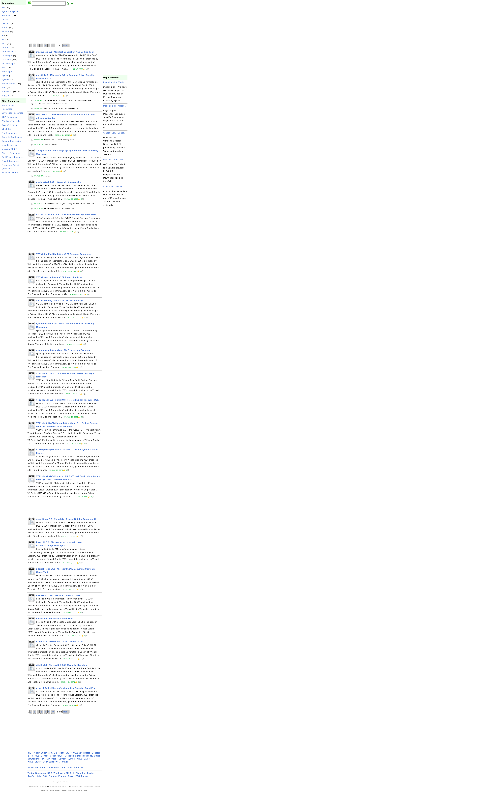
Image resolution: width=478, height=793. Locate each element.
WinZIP (5, 96)
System (5, 80)
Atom (76, 767)
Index (64, 767)
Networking (7, 64)
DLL (72, 773)
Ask (83, 767)
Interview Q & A (9, 149)
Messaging (70, 756)
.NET (4, 7)
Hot (37, 767)
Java (4, 44)
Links (39, 776)
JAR (66, 773)
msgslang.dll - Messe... (114, 106)
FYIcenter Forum (10, 172)
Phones (62, 776)
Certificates (88, 773)
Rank (66, 45)
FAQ (77, 776)
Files (78, 773)
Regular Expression (11, 141)
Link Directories (9, 145)
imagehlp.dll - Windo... (114, 82)
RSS (70, 767)
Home (31, 767)
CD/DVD (6, 24)
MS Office (6, 60)
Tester (31, 773)
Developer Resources (12, 113)
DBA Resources (9, 117)
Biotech (53, 776)
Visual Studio (8, 84)
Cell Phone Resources (13, 157)
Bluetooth (6, 16)
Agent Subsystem (10, 11)
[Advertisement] (13, 212)
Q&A (45, 776)
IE (3, 36)
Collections (54, 767)
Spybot (5, 76)
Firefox (5, 28)
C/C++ (5, 20)
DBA (49, 773)
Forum (84, 776)
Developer (40, 773)
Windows (58, 773)
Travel (71, 776)
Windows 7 (7, 92)
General (6, 31)
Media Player (8, 52)
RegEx (31, 776)
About (43, 767)
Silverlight (7, 72)
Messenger (7, 56)
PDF (4, 68)
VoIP (4, 88)
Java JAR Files (9, 125)
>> (53, 45)
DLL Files (6, 129)
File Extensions (9, 133)
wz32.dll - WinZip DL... (114, 160)
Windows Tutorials (11, 121)
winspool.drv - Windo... (114, 133)
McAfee (5, 48)
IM (3, 40)
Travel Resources (10, 161)
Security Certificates (12, 137)
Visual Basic (83, 759)
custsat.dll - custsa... (113, 187)
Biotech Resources (11, 153)
